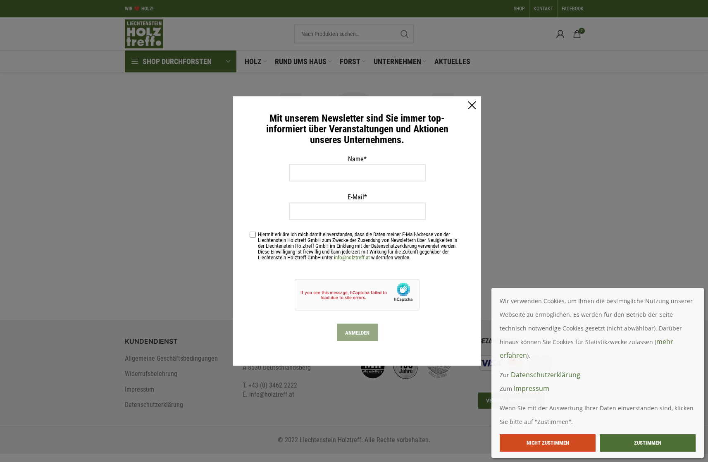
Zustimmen (647, 443)
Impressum (531, 388)
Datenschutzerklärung (545, 374)
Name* (357, 159)
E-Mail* (357, 197)
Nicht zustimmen (548, 443)
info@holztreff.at (352, 257)
